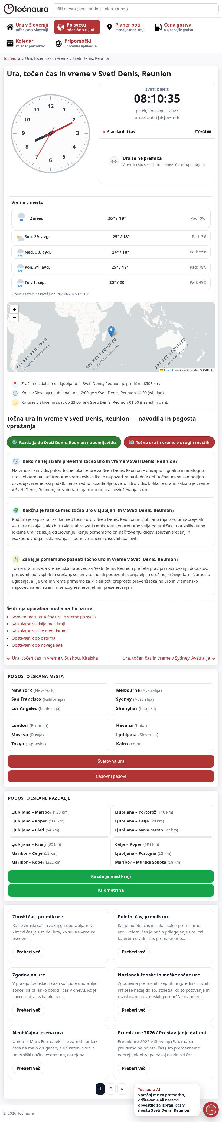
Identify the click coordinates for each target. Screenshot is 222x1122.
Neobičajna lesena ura (37, 1032)
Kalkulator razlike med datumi (40, 630)
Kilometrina (111, 890)
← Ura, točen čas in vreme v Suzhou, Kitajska (52, 658)
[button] (111, 331)
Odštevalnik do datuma (33, 638)
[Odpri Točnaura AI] (211, 1110)
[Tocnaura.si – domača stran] (26, 8)
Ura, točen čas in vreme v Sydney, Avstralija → (168, 658)
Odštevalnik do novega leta (37, 645)
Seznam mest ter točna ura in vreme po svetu (54, 616)
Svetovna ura (111, 761)
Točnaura (11, 58)
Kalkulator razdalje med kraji (38, 623)
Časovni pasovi (111, 776)
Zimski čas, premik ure (37, 916)
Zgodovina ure (28, 975)
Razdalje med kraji (111, 876)
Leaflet (168, 370)
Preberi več (28, 952)
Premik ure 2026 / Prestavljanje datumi (162, 1032)
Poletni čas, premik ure (144, 916)
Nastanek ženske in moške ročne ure (159, 975)
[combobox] (136, 8)
